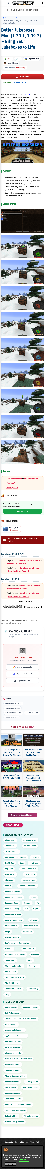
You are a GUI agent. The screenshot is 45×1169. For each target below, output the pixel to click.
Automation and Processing (15, 857)
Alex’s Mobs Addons (30, 1087)
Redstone (35, 954)
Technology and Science (14, 977)
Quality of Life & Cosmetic (15, 954)
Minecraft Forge (31, 479)
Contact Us (9, 1142)
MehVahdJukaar (13, 63)
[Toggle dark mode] (8, 3)
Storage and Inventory (13, 966)
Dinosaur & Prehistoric (13, 897)
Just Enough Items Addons (15, 1110)
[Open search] (42, 3)
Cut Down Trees (29, 880)
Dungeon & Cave (11, 903)
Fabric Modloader (14, 479)
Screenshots (20, 82)
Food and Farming (12, 909)
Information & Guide (13, 914)
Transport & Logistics (13, 989)
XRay (7, 995)
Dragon (33, 897)
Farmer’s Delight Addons (14, 1030)
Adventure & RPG (29, 840)
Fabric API (10, 483)
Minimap (33, 920)
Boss (22, 863)
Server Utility (10, 960)
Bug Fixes (9, 869)
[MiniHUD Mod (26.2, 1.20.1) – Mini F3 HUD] (11, 766)
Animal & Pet (10, 846)
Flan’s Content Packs (13, 1053)
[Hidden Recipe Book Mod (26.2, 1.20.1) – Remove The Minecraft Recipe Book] (11, 740)
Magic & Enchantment (13, 920)
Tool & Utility (33, 989)
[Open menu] (3, 3)
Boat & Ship (9, 863)
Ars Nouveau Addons (13, 1099)
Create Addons (11, 1007)
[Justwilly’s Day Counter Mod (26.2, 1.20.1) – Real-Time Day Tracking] (11, 791)
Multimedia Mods (33, 713)
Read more (24, 1160)
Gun (26, 909)
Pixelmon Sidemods (13, 1047)
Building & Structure (28, 869)
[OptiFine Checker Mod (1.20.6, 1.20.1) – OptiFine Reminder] (33, 740)
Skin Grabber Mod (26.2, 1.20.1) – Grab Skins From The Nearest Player (33, 804)
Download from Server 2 (16, 564)
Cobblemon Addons (30, 1007)
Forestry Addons (32, 1082)
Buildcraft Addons (12, 1082)
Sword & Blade (10, 972)
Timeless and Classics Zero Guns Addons (21, 1019)
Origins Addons (11, 1024)
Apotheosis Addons (12, 1093)
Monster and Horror (31, 926)
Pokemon (8, 949)
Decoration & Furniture (27, 886)
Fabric (18, 68)
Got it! (10, 1164)
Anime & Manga (30, 846)
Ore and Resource (12, 937)
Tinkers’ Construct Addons (15, 1076)
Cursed (8, 886)
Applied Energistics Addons (15, 1036)
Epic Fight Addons (12, 1013)
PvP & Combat (28, 949)
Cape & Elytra (10, 874)
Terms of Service (21, 1142)
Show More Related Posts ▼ (22, 815)
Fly (38, 903)
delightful (28, 94)
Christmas (9, 880)
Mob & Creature (11, 926)
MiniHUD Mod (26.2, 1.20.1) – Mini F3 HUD (11, 776)
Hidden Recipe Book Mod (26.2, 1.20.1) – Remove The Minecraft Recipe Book (12, 753)
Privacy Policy (35, 1142)
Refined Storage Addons (14, 1122)
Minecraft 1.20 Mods (13, 708)
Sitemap (22, 1145)
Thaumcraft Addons (12, 1070)
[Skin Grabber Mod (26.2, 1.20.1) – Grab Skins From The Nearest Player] (33, 791)
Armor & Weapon (11, 851)
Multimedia (27, 932)
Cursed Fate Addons (13, 1042)
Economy (27, 903)
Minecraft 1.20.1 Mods (14, 713)
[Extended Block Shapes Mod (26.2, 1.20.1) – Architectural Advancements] (33, 766)
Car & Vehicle (30, 874)
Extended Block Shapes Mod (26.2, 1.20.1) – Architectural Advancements (33, 778)
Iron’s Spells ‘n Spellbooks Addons (18, 1104)
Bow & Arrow (34, 863)
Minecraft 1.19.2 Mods (14, 703)
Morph (7, 932)
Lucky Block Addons (12, 1064)
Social (30, 960)
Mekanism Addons (31, 1116)
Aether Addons (11, 1087)
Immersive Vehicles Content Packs (18, 1059)
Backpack (35, 857)
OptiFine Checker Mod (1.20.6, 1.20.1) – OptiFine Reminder (33, 752)
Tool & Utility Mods (12, 717)
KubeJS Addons (11, 1116)
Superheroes (33, 966)
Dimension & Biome (12, 891)
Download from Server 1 (29, 560)
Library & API (10, 840)
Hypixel (36, 909)
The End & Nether (12, 983)
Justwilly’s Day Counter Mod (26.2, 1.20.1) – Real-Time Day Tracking (12, 804)
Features (7, 82)
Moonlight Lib (12, 487)
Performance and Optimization (17, 943)
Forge (23, 68)
